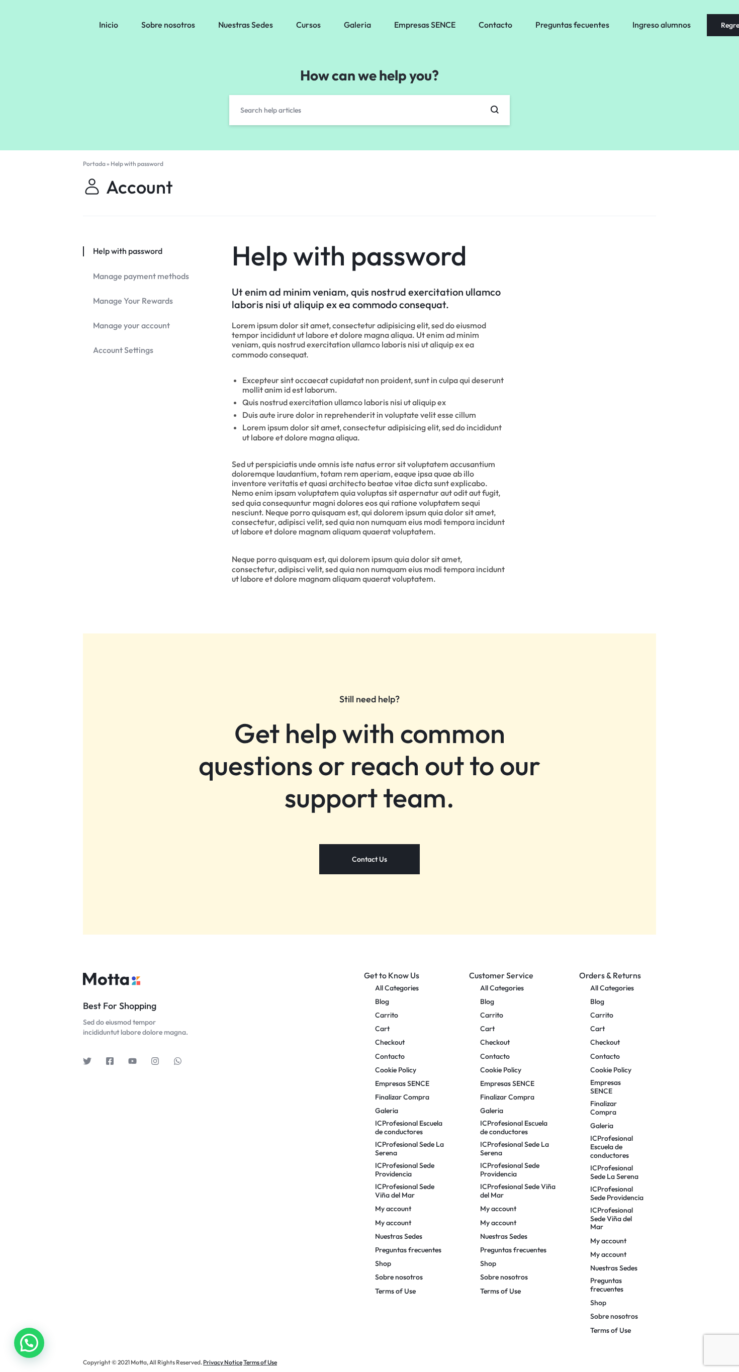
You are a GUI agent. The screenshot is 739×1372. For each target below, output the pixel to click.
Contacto (495, 25)
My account (393, 1209)
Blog (382, 1001)
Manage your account (131, 325)
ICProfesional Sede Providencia (404, 1169)
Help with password (349, 255)
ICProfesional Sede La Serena (409, 1148)
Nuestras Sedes (245, 25)
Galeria (357, 25)
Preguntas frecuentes (408, 1250)
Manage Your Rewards (133, 301)
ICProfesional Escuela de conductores (408, 1127)
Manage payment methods (141, 276)
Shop (383, 1263)
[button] (29, 1343)
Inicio (108, 25)
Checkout (390, 1042)
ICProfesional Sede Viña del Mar (404, 1191)
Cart (382, 1029)
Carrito (386, 1015)
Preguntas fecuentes (572, 25)
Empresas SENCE (424, 25)
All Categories (397, 988)
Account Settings (123, 350)
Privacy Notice (222, 1362)
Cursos (308, 25)
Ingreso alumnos (661, 25)
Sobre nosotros (168, 25)
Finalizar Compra (402, 1097)
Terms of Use (395, 1291)
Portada (94, 163)
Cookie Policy (395, 1070)
